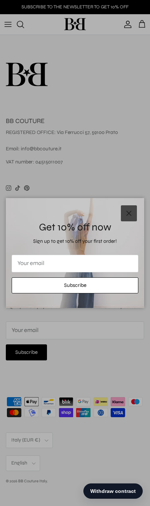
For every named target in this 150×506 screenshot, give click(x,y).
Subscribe (75, 285)
